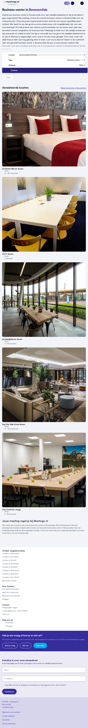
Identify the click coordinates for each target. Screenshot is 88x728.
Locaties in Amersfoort (10, 570)
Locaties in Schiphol (9, 567)
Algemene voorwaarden (11, 596)
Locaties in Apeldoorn (10, 574)
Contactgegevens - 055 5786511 (15, 611)
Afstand (12, 65)
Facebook (9, 622)
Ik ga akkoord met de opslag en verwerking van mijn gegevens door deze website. (36, 685)
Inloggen (5, 599)
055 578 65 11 (13, 4)
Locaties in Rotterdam (10, 564)
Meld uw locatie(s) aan (10, 592)
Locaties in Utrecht (9, 560)
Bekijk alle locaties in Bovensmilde (73, 88)
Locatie (12, 55)
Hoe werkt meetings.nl (10, 589)
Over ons (5, 614)
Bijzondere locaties (9, 581)
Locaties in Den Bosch (10, 577)
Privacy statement (9, 724)
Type (11, 60)
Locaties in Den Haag (10, 557)
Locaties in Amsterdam (10, 553)
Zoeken (14, 70)
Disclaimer (6, 720)
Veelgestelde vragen (9, 607)
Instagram (9, 626)
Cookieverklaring (8, 716)
